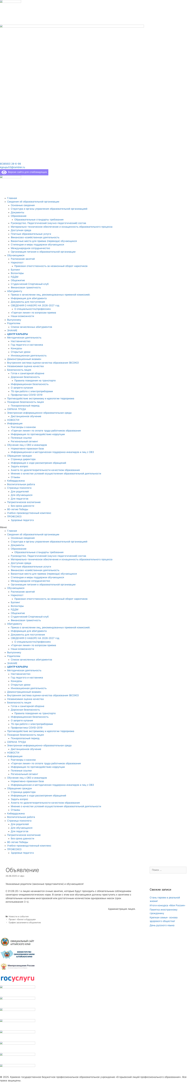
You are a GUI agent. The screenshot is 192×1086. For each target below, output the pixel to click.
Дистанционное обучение (26, 416)
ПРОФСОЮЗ (14, 516)
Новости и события (19, 916)
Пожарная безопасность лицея (25, 402)
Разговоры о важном (23, 427)
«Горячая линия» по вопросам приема (33, 312)
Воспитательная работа (21, 484)
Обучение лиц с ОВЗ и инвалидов (27, 445)
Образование (18, 216)
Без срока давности (22, 505)
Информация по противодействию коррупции (38, 434)
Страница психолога (19, 487)
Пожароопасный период (25, 405)
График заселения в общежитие (25, 922)
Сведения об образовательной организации (33, 201)
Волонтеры (17, 273)
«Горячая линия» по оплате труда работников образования (46, 430)
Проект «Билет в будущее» (22, 919)
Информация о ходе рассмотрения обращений (38, 462)
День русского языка (162, 925)
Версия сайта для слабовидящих (27, 172)
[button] (10, 163)
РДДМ (14, 276)
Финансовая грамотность (26, 287)
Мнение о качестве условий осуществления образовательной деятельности (56, 473)
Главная (12, 198)
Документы (17, 212)
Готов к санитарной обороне (27, 373)
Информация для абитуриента (29, 298)
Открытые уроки (20, 351)
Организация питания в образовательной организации (43, 251)
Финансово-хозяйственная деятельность (35, 237)
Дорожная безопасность (25, 377)
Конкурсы (16, 348)
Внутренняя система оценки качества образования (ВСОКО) (43, 362)
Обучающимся (15, 255)
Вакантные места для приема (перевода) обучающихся (44, 241)
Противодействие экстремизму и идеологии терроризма (40, 398)
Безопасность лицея (19, 369)
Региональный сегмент (24, 441)
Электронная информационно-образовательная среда (39, 412)
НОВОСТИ (13, 420)
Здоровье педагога (22, 520)
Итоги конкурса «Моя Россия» (167, 905)
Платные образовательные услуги (31, 233)
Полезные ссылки (21, 437)
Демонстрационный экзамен (24, 359)
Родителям (13, 323)
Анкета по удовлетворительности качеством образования (45, 470)
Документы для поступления (28, 301)
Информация (14, 423)
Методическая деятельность (24, 337)
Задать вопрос (19, 466)
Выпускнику (14, 319)
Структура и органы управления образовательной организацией (49, 208)
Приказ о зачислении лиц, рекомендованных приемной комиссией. (50, 294)
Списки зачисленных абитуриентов (31, 327)
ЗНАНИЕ (12, 330)
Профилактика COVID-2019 (26, 394)
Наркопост (17, 262)
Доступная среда (21, 230)
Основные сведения (23, 205)
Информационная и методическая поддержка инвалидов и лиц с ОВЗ (52, 452)
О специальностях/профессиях (32, 309)
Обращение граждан (19, 455)
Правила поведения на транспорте (35, 380)
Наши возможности (22, 316)
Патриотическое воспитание (24, 502)
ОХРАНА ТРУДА (16, 409)
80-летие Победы (17, 509)
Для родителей (20, 491)
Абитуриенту (14, 291)
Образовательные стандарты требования (39, 219)
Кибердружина (16, 480)
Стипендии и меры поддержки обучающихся (37, 244)
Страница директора (23, 459)
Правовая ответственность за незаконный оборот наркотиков (51, 266)
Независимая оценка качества (25, 366)
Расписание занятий (23, 258)
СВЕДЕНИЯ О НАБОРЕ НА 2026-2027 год (35, 305)
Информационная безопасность (29, 384)
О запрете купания (22, 387)
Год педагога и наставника (27, 344)
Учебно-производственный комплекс (29, 513)
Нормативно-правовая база (27, 448)
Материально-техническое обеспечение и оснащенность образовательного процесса (61, 226)
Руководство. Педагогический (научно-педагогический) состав (48, 223)
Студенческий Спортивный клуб (30, 284)
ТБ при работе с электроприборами (32, 391)
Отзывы (15, 477)
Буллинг (15, 269)
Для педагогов (19, 498)
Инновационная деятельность (29, 355)
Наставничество (20, 341)
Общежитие (18, 280)
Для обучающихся (21, 495)
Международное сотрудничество (30, 248)
